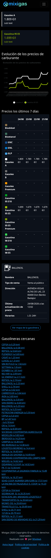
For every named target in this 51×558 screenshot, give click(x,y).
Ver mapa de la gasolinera (25, 327)
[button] (18, 102)
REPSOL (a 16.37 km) (12, 477)
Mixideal (36, 539)
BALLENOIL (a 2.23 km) (13, 383)
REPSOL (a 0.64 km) (11, 351)
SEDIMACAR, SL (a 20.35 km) (16, 493)
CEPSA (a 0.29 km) (11, 344)
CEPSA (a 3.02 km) (11, 389)
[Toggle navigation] (44, 4)
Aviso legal (7, 544)
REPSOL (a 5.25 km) (11, 409)
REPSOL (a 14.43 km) (12, 451)
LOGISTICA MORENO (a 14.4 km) (18, 448)
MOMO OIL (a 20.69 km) (14, 503)
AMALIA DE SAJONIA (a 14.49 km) (18, 454)
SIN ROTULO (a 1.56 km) (14, 364)
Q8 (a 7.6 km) (8, 425)
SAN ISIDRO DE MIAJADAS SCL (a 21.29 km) (23, 519)
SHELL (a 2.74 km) (11, 386)
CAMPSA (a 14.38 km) (12, 441)
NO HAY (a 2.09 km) (11, 373)
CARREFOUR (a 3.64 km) (14, 393)
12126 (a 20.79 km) (11, 513)
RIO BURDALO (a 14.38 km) (15, 445)
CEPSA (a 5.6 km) (10, 415)
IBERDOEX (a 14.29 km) (13, 438)
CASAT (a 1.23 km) (11, 357)
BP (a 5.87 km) (9, 419)
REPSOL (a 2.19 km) (11, 380)
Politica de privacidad (26, 544)
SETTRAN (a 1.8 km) (11, 367)
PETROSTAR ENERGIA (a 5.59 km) (18, 412)
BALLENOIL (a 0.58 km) (13, 347)
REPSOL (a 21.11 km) (12, 516)
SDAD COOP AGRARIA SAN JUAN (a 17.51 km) (24, 480)
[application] (25, 82)
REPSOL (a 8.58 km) (11, 428)
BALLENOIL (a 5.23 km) (13, 406)
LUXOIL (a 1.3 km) (11, 360)
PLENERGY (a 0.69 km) (13, 354)
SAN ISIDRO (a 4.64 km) (13, 402)
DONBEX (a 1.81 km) (12, 370)
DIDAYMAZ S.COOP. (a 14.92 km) (18, 464)
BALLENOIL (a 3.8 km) (12, 399)
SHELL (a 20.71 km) (11, 509)
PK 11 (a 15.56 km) (11, 467)
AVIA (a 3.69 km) (10, 396)
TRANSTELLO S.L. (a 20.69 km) (17, 506)
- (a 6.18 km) (8, 422)
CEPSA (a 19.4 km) (11, 490)
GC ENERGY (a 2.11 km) (13, 376)
